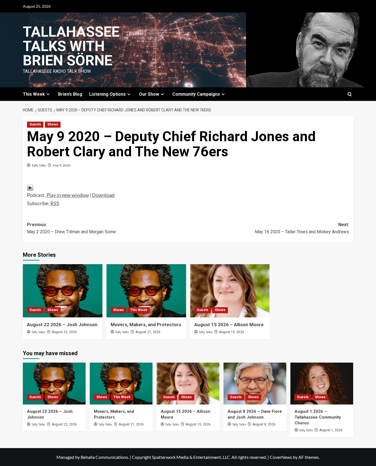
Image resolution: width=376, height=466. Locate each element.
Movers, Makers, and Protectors (146, 324)
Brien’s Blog (70, 94)
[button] (349, 94)
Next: (302, 228)
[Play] (30, 187)
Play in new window (68, 195)
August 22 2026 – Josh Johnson (62, 324)
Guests (35, 124)
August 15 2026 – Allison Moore (229, 324)
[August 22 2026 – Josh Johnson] (62, 290)
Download (103, 195)
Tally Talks (39, 165)
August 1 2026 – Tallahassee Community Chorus (318, 417)
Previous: (71, 228)
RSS (54, 203)
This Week (138, 310)
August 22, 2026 (64, 332)
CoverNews (281, 457)
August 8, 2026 (264, 424)
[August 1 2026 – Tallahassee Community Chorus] (321, 384)
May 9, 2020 (61, 165)
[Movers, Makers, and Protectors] (146, 290)
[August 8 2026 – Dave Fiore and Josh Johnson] (255, 384)
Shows (52, 124)
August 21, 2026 (147, 332)
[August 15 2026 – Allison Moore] (230, 290)
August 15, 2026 (231, 332)
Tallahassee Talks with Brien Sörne (71, 46)
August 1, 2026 (330, 430)
